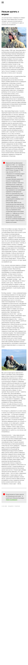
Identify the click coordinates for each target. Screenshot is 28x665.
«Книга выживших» (12, 500)
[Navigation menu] (3, 2)
